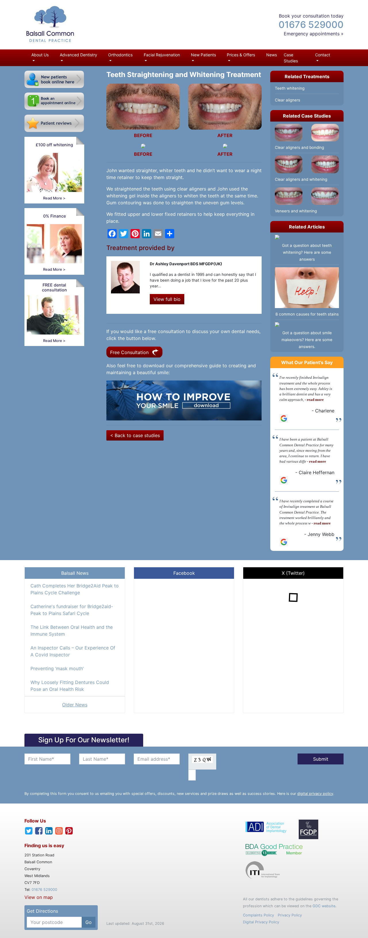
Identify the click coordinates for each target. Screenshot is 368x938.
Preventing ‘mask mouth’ (57, 668)
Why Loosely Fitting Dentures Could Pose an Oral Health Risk (69, 685)
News (271, 54)
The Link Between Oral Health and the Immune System (71, 630)
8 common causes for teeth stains (307, 314)
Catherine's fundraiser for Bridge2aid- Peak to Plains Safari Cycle (71, 609)
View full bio (167, 299)
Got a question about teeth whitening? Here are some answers (307, 252)
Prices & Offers (241, 54)
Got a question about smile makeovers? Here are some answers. (306, 339)
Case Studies (291, 57)
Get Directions (42, 911)
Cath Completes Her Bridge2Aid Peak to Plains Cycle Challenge (74, 589)
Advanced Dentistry (78, 54)
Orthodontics (120, 54)
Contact (322, 54)
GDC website (324, 906)
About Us (40, 54)
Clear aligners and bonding (299, 147)
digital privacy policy (315, 793)
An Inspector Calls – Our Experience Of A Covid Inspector (72, 651)
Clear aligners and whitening (301, 179)
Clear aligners (287, 100)
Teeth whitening (289, 88)
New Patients (203, 54)
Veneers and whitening (296, 211)
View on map (38, 897)
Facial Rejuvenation (162, 54)
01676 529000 (311, 24)
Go (88, 922)
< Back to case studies (135, 435)
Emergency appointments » (314, 33)
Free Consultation (130, 352)
